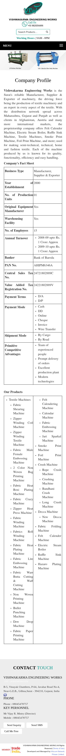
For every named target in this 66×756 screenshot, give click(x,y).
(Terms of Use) (58, 748)
